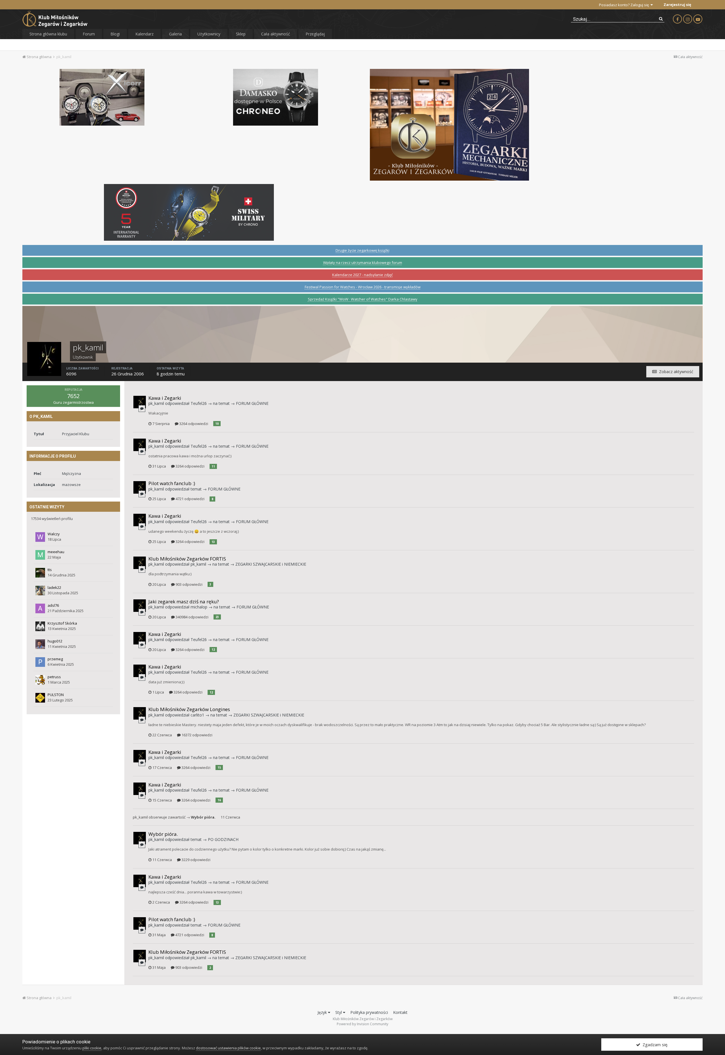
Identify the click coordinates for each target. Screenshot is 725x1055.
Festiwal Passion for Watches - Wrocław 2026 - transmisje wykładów (363, 286)
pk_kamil (156, 403)
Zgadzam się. (654, 1044)
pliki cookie (91, 1047)
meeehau (56, 551)
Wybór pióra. (203, 817)
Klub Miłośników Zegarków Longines (189, 709)
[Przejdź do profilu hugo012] (40, 644)
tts (50, 569)
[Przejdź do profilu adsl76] (40, 608)
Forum (89, 34)
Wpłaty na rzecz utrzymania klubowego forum (362, 262)
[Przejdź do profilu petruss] (40, 680)
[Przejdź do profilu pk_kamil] (139, 402)
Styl (339, 1012)
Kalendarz (144, 34)
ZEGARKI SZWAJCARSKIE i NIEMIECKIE (270, 564)
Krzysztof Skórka (62, 623)
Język (322, 1012)
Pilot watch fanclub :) (171, 483)
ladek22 (54, 587)
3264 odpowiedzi (193, 423)
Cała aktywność (275, 34)
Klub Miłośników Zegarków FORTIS (187, 558)
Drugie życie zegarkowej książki (362, 250)
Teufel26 (199, 403)
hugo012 (55, 641)
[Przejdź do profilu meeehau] (40, 555)
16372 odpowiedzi (196, 734)
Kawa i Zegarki (164, 398)
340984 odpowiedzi (191, 617)
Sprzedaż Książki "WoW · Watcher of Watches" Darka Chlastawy (362, 299)
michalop (199, 607)
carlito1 (197, 715)
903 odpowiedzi (188, 584)
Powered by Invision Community (362, 1024)
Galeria (175, 34)
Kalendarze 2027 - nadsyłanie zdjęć (362, 274)
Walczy (54, 533)
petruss (54, 676)
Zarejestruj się (677, 4)
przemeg (55, 658)
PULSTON (56, 694)
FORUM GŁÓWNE (252, 403)
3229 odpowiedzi (195, 859)
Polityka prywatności (369, 1012)
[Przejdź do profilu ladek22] (40, 590)
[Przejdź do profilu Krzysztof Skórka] (40, 626)
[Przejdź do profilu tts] (40, 573)
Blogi (115, 34)
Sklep (241, 34)
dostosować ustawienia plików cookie (228, 1047)
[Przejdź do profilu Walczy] (40, 537)
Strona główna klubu (48, 34)
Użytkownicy (208, 34)
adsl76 (53, 605)
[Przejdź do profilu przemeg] (40, 662)
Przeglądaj (315, 34)
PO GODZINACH (223, 839)
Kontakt (400, 1012)
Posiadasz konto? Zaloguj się (625, 4)
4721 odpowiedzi (189, 498)
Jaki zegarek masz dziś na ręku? (183, 601)
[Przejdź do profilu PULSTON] (40, 698)
